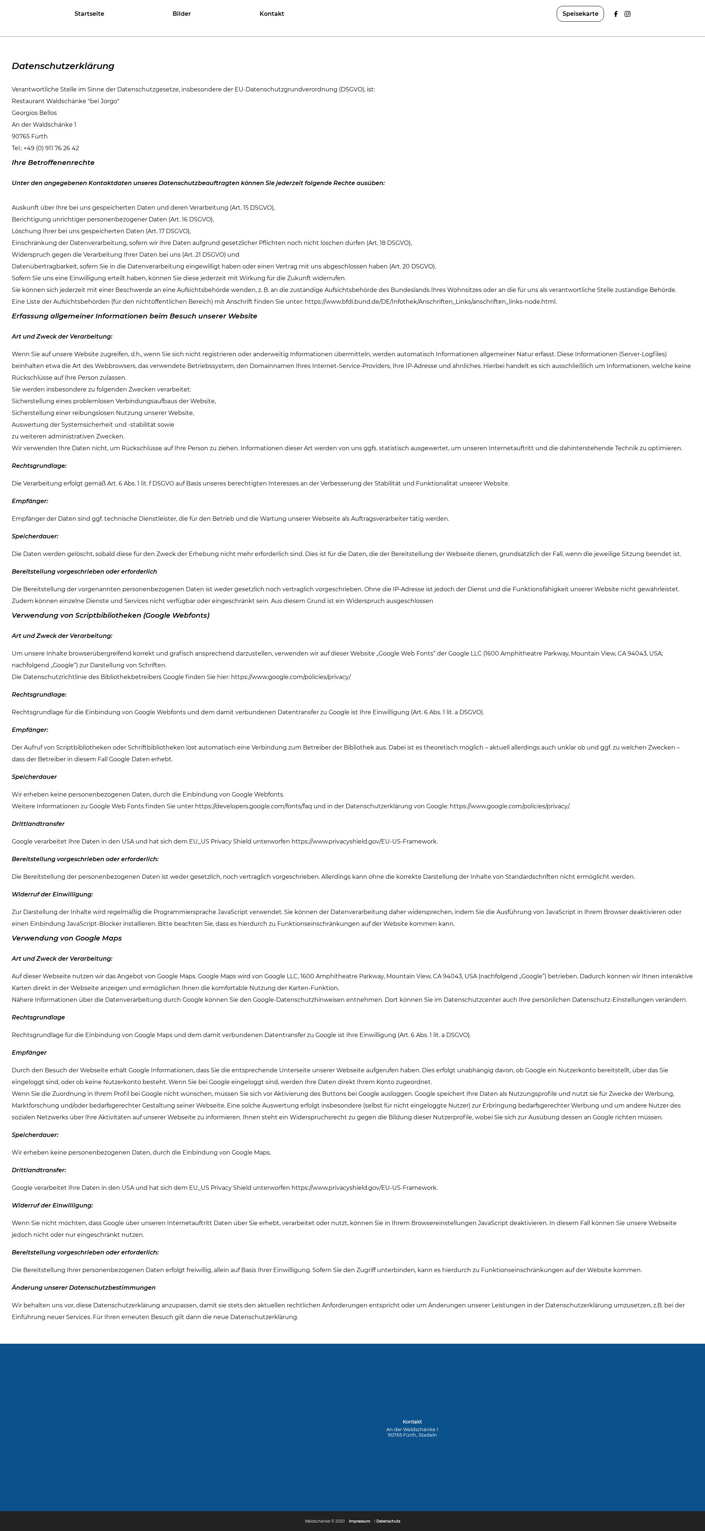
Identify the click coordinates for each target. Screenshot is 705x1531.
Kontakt (272, 13)
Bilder (182, 13)
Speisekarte (581, 13)
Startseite (89, 13)
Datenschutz (388, 1521)
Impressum (359, 1521)
